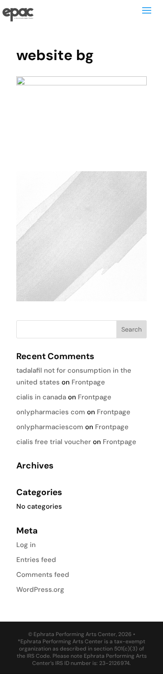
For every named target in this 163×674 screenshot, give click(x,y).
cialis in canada (41, 397)
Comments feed (42, 574)
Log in (26, 544)
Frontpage (88, 382)
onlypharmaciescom (49, 426)
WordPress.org (40, 589)
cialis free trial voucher (53, 441)
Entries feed (36, 559)
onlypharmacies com (50, 412)
